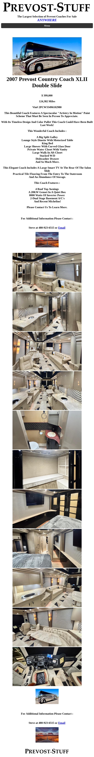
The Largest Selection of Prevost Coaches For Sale (47, 16)
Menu (47, 25)
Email (61, 227)
